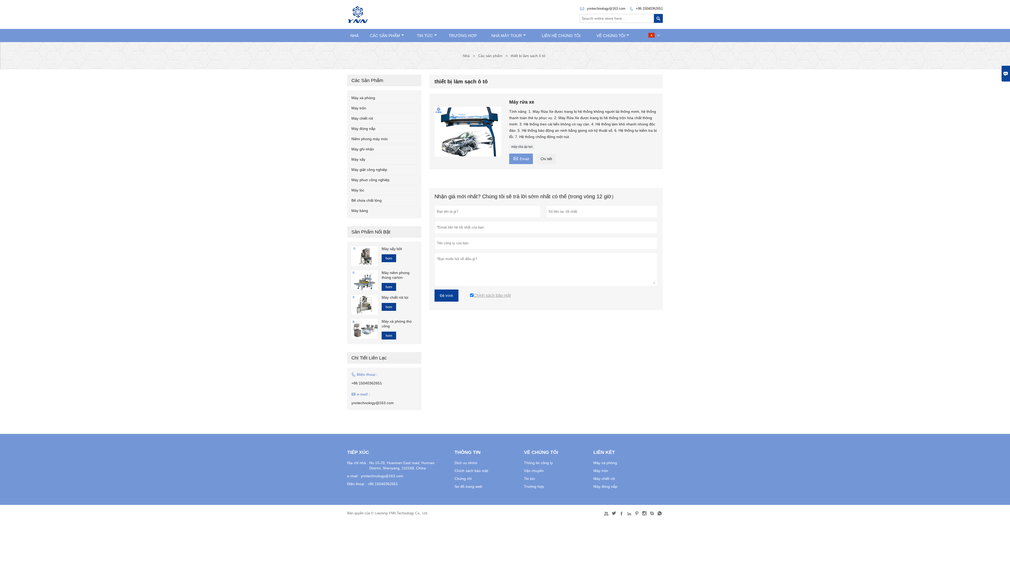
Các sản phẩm (385, 35)
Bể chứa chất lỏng (366, 200)
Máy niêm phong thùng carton (396, 275)
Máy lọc (357, 190)
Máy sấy (358, 159)
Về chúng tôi (611, 35)
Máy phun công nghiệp (370, 180)
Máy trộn (358, 108)
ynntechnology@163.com (606, 9)
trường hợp (463, 35)
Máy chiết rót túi (395, 297)
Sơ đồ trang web (468, 486)
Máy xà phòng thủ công (397, 323)
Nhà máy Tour (506, 35)
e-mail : (353, 476)
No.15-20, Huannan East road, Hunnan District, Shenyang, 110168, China (402, 465)
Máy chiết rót (362, 118)
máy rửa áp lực (522, 147)
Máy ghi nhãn (362, 149)
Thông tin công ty (538, 463)
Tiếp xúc (358, 452)
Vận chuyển (534, 471)
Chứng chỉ (463, 478)
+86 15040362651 (649, 9)
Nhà (354, 35)
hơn (389, 258)
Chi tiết (546, 159)
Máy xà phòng (363, 98)
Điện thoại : (356, 484)
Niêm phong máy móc (369, 139)
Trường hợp (534, 486)
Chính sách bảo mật (471, 471)
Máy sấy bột (392, 249)
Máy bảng (359, 211)
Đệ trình (446, 295)
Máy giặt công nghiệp (369, 170)
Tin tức (425, 35)
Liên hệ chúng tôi (561, 35)
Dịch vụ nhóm (465, 463)
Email (521, 158)
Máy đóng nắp (363, 128)
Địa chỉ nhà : (357, 463)
